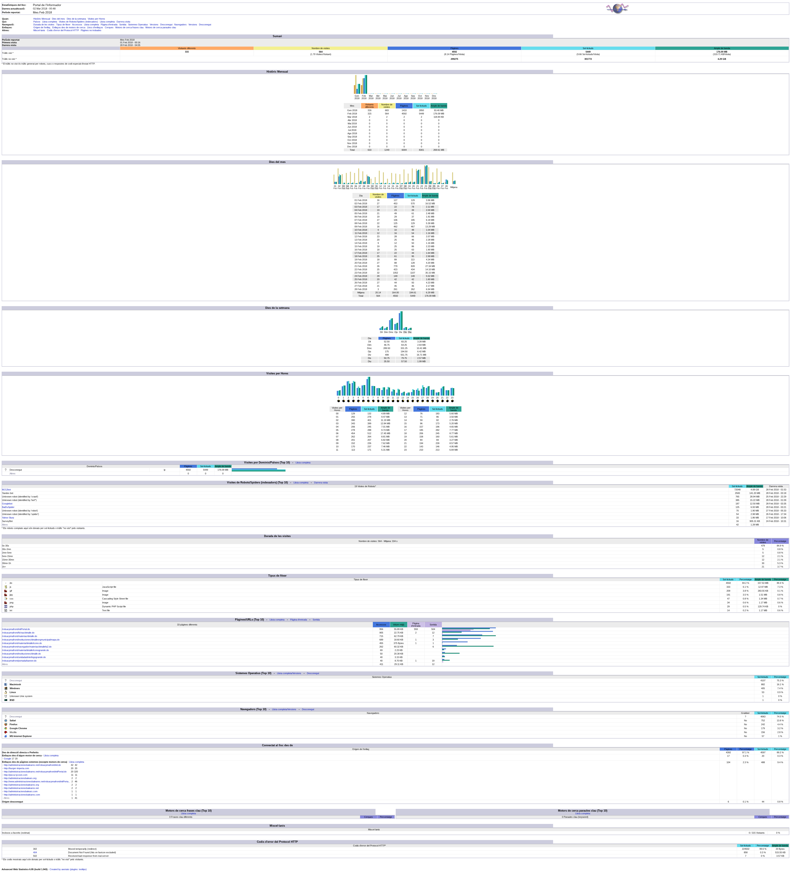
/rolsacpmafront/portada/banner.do (19, 660)
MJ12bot (6, 489)
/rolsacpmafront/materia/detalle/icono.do (22, 643)
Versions (154, 24)
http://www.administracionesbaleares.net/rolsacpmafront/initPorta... (37, 781)
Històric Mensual (41, 19)
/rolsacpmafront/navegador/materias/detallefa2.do (26, 646)
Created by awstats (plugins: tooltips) (68, 869)
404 (35, 852)
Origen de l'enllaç (41, 27)
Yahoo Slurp (8, 517)
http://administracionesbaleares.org (21, 785)
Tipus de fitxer (63, 24)
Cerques (109, 27)
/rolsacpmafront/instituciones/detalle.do (21, 653)
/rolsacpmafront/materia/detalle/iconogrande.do (25, 650)
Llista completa (49, 21)
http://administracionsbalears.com (20, 791)
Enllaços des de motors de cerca (68, 27)
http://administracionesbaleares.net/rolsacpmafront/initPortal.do (35, 771)
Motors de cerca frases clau (129, 27)
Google (7, 758)
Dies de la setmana (76, 19)
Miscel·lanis (39, 30)
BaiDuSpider (8, 507)
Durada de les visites (43, 24)
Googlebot (7, 503)
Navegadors (180, 24)
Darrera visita (123, 21)
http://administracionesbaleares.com (22, 794)
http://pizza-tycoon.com (15, 775)
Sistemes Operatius (138, 24)
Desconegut (166, 24)
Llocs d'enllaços (95, 27)
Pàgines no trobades (91, 30)
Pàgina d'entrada (109, 24)
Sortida (122, 24)
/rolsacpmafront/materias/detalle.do (19, 636)
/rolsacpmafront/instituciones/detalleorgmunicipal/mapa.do (31, 639)
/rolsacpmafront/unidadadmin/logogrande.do (24, 657)
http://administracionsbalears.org (20, 778)
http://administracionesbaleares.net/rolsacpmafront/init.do (32, 765)
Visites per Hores (96, 19)
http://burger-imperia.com (16, 768)
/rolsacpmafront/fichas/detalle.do (18, 632)
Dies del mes (58, 19)
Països (36, 21)
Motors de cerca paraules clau (160, 27)
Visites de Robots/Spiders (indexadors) (78, 21)
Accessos (77, 24)
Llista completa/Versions (289, 673)
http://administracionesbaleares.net (21, 788)
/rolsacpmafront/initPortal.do (16, 629)
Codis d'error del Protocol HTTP (63, 30)
